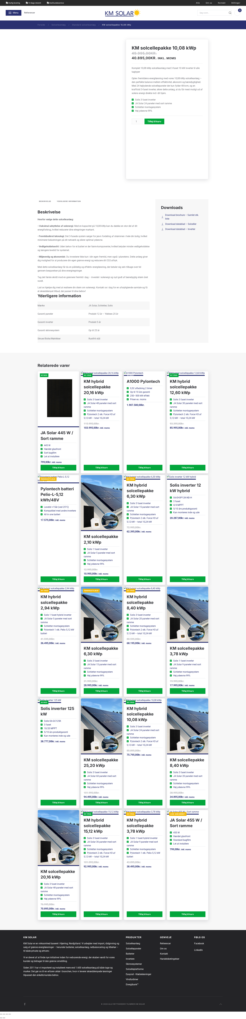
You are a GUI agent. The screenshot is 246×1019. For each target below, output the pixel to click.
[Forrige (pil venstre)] (1, 1017)
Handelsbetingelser (169, 959)
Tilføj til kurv (154, 121)
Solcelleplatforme (135, 969)
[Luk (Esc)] (10, 1014)
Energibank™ (132, 984)
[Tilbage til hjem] (123, 13)
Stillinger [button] (235, 3)
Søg (230, 13)
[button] (13, 13)
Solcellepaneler (133, 948)
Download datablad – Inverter (180, 229)
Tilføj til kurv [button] (58, 467)
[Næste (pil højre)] (4, 1017)
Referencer (29, 12)
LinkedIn (198, 950)
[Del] (7, 1014)
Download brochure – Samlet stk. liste (182, 217)
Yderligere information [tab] (69, 201)
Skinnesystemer (134, 964)
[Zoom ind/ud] (1, 1014)
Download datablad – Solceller (180, 224)
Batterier (130, 953)
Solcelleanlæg (133, 943)
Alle (198, 3)
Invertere (130, 959)
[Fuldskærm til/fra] (4, 1014)
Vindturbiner (132, 979)
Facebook (199, 943)
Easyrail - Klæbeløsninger (138, 974)
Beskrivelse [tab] (45, 201)
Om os (209, 3)
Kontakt (222, 3)
